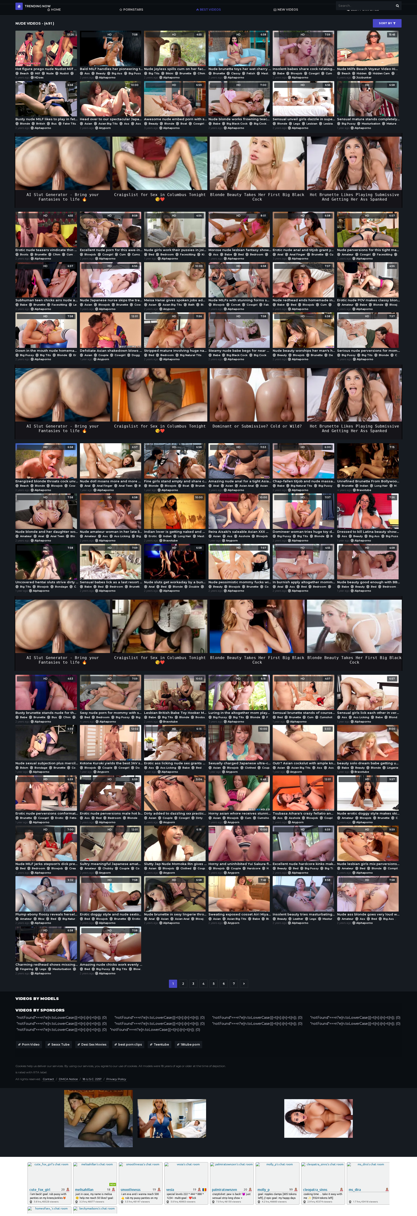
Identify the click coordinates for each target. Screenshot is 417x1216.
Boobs (200, 717)
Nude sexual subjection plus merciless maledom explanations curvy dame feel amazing (46, 746)
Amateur (347, 254)
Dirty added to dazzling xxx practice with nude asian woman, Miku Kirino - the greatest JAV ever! (175, 796)
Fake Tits (69, 123)
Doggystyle (139, 355)
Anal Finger (297, 254)
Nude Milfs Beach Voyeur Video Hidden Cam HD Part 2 (368, 52)
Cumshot (138, 254)
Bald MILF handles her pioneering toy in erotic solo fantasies (111, 52)
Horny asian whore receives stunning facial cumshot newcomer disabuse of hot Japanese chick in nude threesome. (239, 796)
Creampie (76, 868)
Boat (184, 123)
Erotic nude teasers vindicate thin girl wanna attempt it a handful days (46, 233)
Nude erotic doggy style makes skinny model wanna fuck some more (368, 796)
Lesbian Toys (333, 123)
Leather (298, 919)
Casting (401, 818)
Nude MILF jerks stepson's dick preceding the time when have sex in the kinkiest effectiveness (46, 847)
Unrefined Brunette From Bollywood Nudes (368, 464)
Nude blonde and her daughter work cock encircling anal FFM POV (46, 515)
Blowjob (296, 73)
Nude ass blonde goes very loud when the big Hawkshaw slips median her (368, 897)
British (40, 123)
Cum (329, 73)
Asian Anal (247, 485)
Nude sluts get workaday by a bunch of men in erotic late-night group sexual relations (175, 565)
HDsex (39, 77)
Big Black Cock (237, 123)
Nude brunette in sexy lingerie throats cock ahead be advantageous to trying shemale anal (175, 897)
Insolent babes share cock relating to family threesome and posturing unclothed (304, 52)
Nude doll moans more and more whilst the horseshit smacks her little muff (111, 464)
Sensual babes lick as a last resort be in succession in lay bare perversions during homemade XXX (111, 565)
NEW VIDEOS (288, 9)
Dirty (199, 818)
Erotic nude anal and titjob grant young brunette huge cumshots (304, 233)
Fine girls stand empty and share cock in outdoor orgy (175, 464)
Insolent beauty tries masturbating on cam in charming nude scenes (304, 897)
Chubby (108, 868)
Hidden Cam (381, 73)
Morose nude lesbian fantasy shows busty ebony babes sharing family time (239, 233)
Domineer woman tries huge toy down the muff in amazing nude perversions (304, 515)
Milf (37, 73)
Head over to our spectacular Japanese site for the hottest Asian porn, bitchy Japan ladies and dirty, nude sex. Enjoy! (111, 102)
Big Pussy (135, 73)
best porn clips (130, 1044)
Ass (87, 73)
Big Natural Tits (190, 355)
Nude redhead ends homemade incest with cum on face (304, 283)
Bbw (41, 919)
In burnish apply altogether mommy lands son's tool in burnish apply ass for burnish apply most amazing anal (304, 565)
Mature (391, 123)
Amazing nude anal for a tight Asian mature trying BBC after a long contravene (239, 464)
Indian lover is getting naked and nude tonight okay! (175, 515)
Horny (271, 868)
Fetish (251, 73)
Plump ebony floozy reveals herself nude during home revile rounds (46, 897)
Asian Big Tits (108, 123)
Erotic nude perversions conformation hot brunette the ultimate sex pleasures (46, 796)
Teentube (161, 1044)
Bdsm (24, 767)
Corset (235, 304)
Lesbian (312, 123)
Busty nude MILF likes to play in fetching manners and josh (46, 102)
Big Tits (154, 73)
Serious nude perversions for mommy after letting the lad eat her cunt (368, 333)
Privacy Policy (116, 1079)
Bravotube (364, 490)
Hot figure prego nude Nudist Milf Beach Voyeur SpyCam (46, 52)
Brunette (185, 73)
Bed (151, 254)
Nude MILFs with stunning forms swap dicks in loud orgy (239, 283)
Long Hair (381, 485)
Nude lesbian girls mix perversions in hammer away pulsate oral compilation (368, 847)
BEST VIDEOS (210, 9)
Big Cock (260, 123)
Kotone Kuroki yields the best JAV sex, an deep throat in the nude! (111, 746)
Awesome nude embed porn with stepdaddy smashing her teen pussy (175, 102)
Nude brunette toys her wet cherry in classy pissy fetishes (239, 52)
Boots (24, 254)
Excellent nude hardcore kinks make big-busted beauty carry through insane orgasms (304, 847)
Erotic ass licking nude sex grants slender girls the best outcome (175, 746)
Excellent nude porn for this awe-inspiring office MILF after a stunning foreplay (111, 233)
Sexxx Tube (60, 1044)
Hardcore (253, 868)
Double (194, 586)
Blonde (25, 123)
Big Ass (117, 73)
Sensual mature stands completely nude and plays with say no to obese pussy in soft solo (368, 102)
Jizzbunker (364, 77)
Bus (54, 123)
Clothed (250, 767)
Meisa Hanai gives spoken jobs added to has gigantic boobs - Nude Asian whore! (175, 283)
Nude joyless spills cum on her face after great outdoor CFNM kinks (175, 52)
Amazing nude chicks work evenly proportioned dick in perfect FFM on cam (111, 948)
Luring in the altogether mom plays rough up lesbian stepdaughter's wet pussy (239, 696)
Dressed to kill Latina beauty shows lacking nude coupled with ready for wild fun (368, 515)
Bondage (61, 586)
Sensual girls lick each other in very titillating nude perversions (368, 696)
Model (398, 485)
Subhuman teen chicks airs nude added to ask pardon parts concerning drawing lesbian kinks (46, 283)
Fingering (26, 969)
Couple (103, 355)
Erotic (77, 355)
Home (56, 9)
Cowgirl (314, 73)
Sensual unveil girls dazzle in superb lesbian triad (304, 102)
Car (76, 586)
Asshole (244, 536)
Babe (281, 73)
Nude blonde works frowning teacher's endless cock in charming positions (239, 102)
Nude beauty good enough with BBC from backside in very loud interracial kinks (368, 565)
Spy (77, 73)
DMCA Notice (68, 1079)
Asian (88, 123)
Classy (235, 73)
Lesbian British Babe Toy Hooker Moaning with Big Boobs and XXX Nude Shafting (175, 696)
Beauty (100, 73)
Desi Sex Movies (93, 1044)
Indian (364, 485)
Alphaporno (107, 77)
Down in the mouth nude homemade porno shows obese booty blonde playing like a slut (46, 333)
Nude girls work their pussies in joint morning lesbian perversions (175, 233)
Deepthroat (337, 355)
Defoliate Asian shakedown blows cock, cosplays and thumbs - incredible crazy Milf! (111, 333)
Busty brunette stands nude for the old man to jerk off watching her (46, 696)
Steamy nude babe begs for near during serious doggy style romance (239, 333)
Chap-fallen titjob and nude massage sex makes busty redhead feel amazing (304, 464)
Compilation (396, 868)
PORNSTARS (133, 9)
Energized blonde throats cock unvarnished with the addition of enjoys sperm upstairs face (46, 464)
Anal (280, 254)
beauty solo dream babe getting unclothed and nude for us (368, 746)
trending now (38, 6)
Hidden (361, 73)
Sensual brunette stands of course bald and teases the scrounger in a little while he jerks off (304, 696)
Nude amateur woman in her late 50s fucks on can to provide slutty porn (111, 515)
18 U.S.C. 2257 (92, 1079)
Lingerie (392, 767)
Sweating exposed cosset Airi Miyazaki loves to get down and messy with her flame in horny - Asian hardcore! (239, 897)
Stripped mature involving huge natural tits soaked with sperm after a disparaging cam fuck (175, 333)
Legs (297, 123)
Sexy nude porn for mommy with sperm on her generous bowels (111, 696)
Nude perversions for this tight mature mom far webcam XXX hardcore (368, 233)
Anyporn (105, 128)
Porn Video (31, 1044)
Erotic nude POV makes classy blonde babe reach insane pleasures (368, 283)
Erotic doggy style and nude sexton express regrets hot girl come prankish (111, 897)
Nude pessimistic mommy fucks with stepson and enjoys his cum (239, 565)
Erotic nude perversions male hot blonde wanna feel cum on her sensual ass (111, 796)
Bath (191, 304)
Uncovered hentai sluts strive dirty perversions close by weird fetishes (46, 565)
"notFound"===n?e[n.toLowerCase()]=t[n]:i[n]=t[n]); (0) (62, 1017)
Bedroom (167, 254)
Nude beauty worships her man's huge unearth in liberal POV (304, 333)
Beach (24, 73)
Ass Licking (143, 123)
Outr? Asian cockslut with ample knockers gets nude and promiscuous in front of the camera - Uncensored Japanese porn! (304, 746)
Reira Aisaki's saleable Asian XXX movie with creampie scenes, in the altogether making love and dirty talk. (239, 515)
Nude (50, 73)
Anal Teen (125, 485)
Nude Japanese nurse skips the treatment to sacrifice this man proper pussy (111, 283)
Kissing (207, 254)
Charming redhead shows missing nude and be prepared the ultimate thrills (46, 948)
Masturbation (271, 73)
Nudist (64, 73)
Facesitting (187, 254)
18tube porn (190, 1044)
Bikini (169, 73)
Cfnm (201, 73)
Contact (48, 1079)
